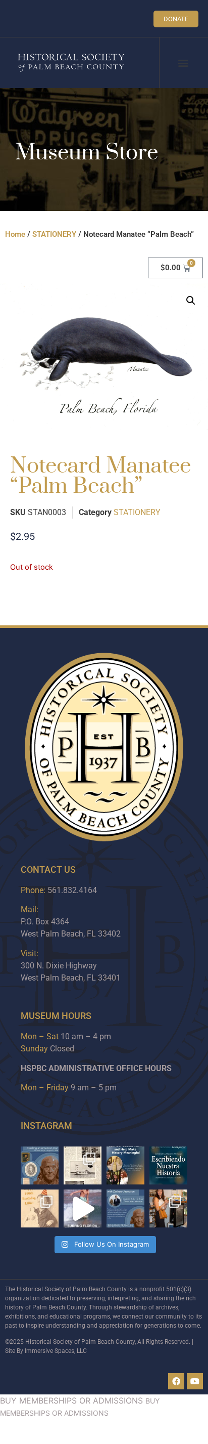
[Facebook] (176, 1381)
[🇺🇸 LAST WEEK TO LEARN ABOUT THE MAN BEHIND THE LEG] (40, 1165)
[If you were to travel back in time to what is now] (82, 1165)
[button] (183, 63)
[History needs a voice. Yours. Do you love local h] (125, 1165)
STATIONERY (54, 234)
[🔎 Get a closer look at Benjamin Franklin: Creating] (125, 1208)
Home (15, 234)
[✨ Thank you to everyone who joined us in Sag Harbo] (168, 1208)
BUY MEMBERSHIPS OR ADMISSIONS (71, 1400)
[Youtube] (195, 1381)
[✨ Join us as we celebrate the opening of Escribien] (168, 1165)
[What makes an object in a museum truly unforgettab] (82, 1208)
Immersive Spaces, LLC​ (56, 1350)
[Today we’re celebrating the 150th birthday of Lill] (40, 1208)
